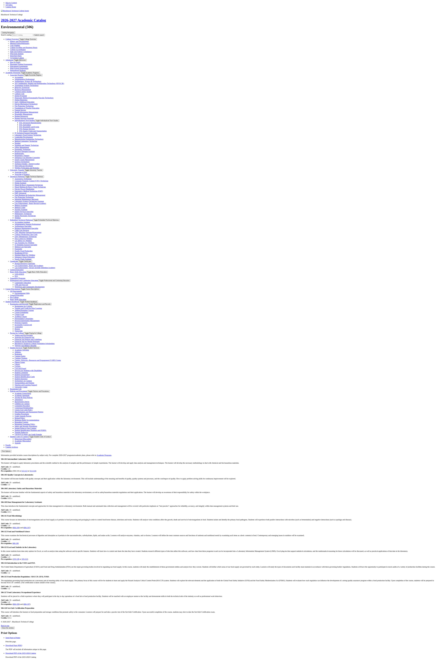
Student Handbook (12, 302)
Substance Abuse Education (25, 257)
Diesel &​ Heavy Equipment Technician (29, 185)
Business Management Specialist (26, 228)
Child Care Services (22, 230)
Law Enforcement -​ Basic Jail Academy (29, 266)
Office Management (22, 147)
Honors (17, 329)
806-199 (16, 528)
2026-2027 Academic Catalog (23, 20)
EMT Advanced (20, 193)
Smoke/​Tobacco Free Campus (25, 428)
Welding (18, 218)
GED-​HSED (19, 274)
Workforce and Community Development (29, 287)
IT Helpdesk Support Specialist (26, 245)
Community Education (23, 283)
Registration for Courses (23, 306)
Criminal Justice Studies (23, 92)
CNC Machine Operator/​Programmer (28, 232)
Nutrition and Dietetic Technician (27, 145)
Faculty (8, 445)
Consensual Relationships (24, 408)
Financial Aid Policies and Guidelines (28, 339)
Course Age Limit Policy (24, 410)
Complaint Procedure (22, 406)
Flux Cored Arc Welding (23, 239)
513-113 (24, 471)
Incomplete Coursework (23, 325)
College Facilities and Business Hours (23, 48)
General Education (16, 270)
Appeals (18, 443)
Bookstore (18, 354)
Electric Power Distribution (24, 189)
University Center (21, 387)
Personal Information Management (27, 321)
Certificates (14, 261)
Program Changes (21, 323)
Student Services (16, 348)
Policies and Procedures (18, 391)
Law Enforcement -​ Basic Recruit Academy (30, 203)
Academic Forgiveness (23, 393)
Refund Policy (20, 418)
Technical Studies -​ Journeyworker (27, 164)
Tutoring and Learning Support (26, 385)
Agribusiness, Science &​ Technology (28, 81)
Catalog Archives (11, 447)
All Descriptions (16, 291)
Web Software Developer (24, 166)
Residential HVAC (21, 253)
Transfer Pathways (21, 432)
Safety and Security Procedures (26, 426)
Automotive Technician (23, 179)
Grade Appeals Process (23, 416)
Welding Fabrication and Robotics (27, 168)
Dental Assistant (20, 183)
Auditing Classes (21, 317)
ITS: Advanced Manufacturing (30, 123)
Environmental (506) (22, 293)
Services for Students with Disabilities (28, 371)
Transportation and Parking (24, 383)
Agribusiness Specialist (23, 226)
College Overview (12, 39)
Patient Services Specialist (24, 212)
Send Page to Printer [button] (12, 638)
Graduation (19, 327)
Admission (9, 60)
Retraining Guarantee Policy (25, 424)
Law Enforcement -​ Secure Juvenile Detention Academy (35, 268)
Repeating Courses (21, 422)
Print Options (6, 451)
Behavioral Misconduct (23, 439)
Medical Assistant (21, 205)
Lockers (17, 366)
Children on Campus (22, 404)
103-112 (24, 559)
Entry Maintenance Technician (26, 237)
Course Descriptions (12, 289)
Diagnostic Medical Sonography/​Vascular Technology (34, 98)
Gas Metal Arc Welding (23, 241)
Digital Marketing (21, 100)
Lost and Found (20, 368)
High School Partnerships (19, 68)
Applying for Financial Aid (24, 337)
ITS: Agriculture (25, 125)
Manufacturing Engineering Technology (29, 139)
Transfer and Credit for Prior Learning (28, 308)
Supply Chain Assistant (23, 259)
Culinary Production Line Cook (26, 234)
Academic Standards (22, 395)
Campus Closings (21, 358)
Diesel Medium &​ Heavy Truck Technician (30, 187)
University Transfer (17, 170)
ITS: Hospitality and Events (29, 127)
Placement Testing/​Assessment (21, 64)
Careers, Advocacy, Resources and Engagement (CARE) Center (38, 360)
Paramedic (18, 249)
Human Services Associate (24, 118)
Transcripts (18, 331)
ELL (16, 276)
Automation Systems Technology (27, 85)
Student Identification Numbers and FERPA (30, 430)
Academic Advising (22, 350)
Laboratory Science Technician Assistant (29, 201)
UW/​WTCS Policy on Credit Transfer (28, 434)
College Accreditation (18, 50)
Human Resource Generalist (25, 264)
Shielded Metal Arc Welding (25, 255)
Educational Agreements (19, 66)
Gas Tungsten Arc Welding (24, 243)
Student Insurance (21, 379)
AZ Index (9, 5)
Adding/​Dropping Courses (24, 310)
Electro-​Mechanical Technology (26, 104)
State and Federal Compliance (21, 52)
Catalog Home (10, 7)
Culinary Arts (19, 94)
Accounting (19, 77)
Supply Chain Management (24, 160)
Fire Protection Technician (24, 106)
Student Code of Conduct (19, 437)
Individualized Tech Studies (25, 120)
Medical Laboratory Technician (26, 141)
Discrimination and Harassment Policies (29, 412)
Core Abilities (15, 45)
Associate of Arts (21, 172)
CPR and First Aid (21, 285)
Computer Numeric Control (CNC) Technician (31, 181)
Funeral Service (20, 110)
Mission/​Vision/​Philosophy (19, 43)
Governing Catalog (17, 58)
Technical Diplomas (17, 177)
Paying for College (17, 333)
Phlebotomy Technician (23, 214)
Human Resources (21, 116)
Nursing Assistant (21, 210)
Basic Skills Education (18, 272)
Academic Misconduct (23, 441)
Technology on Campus (23, 381)
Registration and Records (19, 304)
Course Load (19, 314)
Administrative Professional (24, 79)
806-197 (27, 528)
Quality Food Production (24, 251)
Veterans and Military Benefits (25, 346)
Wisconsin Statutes (16, 54)
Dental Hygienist (21, 96)
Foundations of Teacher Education (27, 108)
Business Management (23, 90)
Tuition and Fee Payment (24, 335)
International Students (18, 70)
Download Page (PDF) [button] (13, 645)
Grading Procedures (22, 414)
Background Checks (22, 402)
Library (17, 364)
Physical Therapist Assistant (25, 151)
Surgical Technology (22, 162)
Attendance (19, 400)
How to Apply (15, 62)
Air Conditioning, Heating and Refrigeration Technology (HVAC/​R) (39, 83)
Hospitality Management (23, 114)
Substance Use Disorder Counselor (27, 158)
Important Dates (16, 56)
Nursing (17, 143)
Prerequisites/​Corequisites (24, 319)
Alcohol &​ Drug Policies (24, 398)
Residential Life (15, 389)
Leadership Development (24, 137)
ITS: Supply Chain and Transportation (33, 131)
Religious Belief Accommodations (27, 420)
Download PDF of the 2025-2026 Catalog (20, 653)
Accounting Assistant (22, 222)
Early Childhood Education (24, 102)
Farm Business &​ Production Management (30, 195)
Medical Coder (20, 207)
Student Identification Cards (25, 377)
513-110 (33, 471)
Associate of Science (22, 174)
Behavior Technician (22, 88)
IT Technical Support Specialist (26, 133)
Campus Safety (20, 356)
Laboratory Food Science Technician (28, 135)
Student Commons (21, 373)
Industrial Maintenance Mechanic (27, 199)
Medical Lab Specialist (23, 247)
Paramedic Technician (22, 149)
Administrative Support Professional (28, 224)
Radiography (19, 153)
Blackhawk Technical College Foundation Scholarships (35, 344)
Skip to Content (11, 3)
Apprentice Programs (17, 278)
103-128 (16, 559)
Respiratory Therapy (22, 156)
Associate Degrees (16, 75)
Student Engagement (22, 375)
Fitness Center (20, 362)
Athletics (18, 352)
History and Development (19, 41)
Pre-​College (14, 297)
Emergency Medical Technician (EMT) (29, 191)
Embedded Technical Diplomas (21, 220)
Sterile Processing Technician (25, 216)
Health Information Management (26, 112)
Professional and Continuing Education (24, 280)
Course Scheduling (21, 312)
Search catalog (6, 35)
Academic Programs (12, 73)
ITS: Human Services (27, 129)
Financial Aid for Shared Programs (27, 341)
